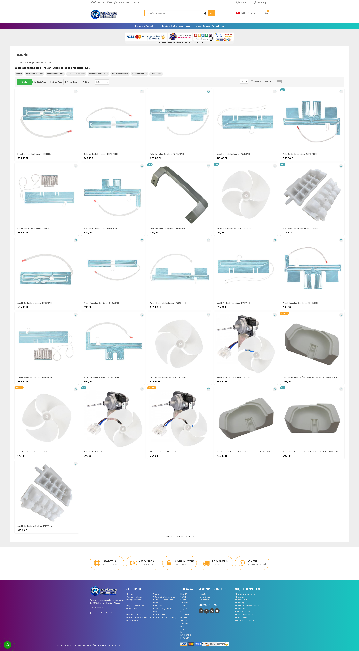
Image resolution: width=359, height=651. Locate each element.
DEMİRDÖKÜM (186, 635)
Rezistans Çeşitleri (139, 74)
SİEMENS (184, 597)
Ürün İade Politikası (244, 614)
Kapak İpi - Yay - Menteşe (165, 617)
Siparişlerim (204, 597)
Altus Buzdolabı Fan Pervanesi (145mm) (34, 452)
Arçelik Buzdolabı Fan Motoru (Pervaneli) (234, 377)
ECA (182, 626)
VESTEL (183, 629)
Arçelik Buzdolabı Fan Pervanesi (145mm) (168, 377)
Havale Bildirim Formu (245, 594)
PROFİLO (184, 594)
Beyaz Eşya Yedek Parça (146, 26)
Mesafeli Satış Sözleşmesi (247, 620)
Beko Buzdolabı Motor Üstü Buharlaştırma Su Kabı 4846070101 (244, 452)
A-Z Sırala (87, 82)
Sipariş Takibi (242, 599)
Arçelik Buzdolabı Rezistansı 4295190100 (234, 303)
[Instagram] (211, 610)
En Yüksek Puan (71, 82)
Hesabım (203, 594)
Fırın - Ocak (132, 608)
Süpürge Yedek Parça (136, 605)
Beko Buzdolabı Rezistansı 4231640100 (34, 228)
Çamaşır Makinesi (134, 597)
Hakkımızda (241, 608)
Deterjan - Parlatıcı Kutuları (139, 617)
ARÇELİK (183, 608)
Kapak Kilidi (159, 614)
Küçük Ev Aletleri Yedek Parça (176, 26)
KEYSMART (184, 638)
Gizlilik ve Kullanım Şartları (247, 605)
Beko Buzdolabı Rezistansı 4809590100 (101, 154)
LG (181, 632)
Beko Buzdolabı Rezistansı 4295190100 (233, 154)
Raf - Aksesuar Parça (120, 74)
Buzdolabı (158, 605)
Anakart (19, 74)
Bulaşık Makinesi (134, 599)
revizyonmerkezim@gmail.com (103, 613)
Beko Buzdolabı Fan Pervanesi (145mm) (234, 228)
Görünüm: (268, 82)
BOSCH (183, 599)
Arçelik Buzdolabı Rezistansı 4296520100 (168, 303)
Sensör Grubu (156, 74)
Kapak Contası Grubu (55, 74)
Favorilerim (244, 2)
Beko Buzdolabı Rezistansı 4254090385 (300, 154)
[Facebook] (201, 610)
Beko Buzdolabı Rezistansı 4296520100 (167, 154)
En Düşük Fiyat (40, 82)
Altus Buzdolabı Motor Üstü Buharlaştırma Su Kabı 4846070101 (310, 377)
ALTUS (183, 605)
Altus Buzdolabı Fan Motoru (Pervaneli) (167, 452)
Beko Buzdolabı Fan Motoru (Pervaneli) (100, 452)
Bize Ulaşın (241, 602)
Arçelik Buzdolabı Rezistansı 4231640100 (34, 377)
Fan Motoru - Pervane (34, 74)
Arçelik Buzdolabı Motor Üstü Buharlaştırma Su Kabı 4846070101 (310, 452)
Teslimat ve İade (243, 611)
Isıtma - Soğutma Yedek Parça (209, 26)
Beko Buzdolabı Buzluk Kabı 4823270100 (300, 228)
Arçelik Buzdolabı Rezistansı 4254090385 (300, 303)
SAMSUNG (184, 623)
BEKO (182, 611)
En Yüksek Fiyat (56, 82)
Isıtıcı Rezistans (133, 620)
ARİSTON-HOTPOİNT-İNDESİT (185, 617)
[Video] (217, 610)
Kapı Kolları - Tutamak (76, 74)
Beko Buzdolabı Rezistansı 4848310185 (34, 154)
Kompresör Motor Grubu (98, 74)
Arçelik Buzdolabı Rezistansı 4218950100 (101, 377)
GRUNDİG (184, 602)
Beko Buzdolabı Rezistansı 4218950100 (100, 228)
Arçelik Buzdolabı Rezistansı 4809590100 (101, 303)
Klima (156, 594)
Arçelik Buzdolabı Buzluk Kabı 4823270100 (35, 526)
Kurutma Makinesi (134, 614)
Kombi (130, 594)
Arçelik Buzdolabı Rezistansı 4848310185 (34, 303)
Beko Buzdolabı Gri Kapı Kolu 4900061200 (168, 228)
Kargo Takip (241, 617)
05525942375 (97, 608)
